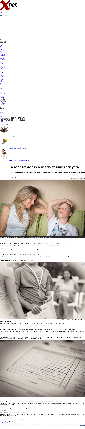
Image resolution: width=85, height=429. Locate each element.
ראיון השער (1, 43)
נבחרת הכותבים (2, 93)
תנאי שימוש (1, 121)
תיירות (1, 49)
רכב (0, 48)
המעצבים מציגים (2, 59)
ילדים (1, 47)
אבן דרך (26, 148)
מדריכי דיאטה (2, 96)
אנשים (1, 77)
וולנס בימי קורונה (2, 103)
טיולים (1, 84)
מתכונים (1, 90)
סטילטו (1, 51)
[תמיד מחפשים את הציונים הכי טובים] (42, 368)
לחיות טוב (1, 102)
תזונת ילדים (1, 85)
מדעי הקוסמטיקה (2, 54)
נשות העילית (2, 104)
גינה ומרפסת (2, 73)
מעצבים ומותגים (2, 55)
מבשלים (1, 91)
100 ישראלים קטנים (3, 83)
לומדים (1, 92)
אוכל (0, 89)
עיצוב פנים (1, 62)
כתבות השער (2, 112)
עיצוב (1, 57)
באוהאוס (1, 69)
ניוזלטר (1, 106)
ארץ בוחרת (1, 68)
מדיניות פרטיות (2, 122)
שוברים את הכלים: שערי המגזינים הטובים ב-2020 (20, 136)
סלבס (1, 113)
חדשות (1, 64)
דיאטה (1, 94)
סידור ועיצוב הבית (2, 76)
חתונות (1, 88)
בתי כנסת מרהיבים (2, 66)
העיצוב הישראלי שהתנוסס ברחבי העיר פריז (18, 148)
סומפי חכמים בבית (2, 61)
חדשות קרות (28, 160)
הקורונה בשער (30, 136)
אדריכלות (1, 63)
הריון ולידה (1, 87)
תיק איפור (1, 111)
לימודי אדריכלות (2, 67)
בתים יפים (1, 70)
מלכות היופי (1, 114)
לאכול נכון (1, 105)
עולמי (1, 78)
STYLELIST (2, 50)
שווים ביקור (1, 60)
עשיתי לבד (1, 72)
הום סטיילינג (2, 58)
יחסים (1, 80)
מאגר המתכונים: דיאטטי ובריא (4, 95)
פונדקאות (1, 82)
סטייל (1, 45)
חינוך (0, 86)
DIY (0, 71)
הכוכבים (1, 53)
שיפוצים (1, 75)
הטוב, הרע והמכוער (3, 65)
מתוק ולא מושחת (2, 97)
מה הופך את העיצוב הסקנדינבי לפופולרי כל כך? (20, 160)
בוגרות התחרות (2, 116)
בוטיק (1, 110)
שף (0, 46)
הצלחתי (1, 81)
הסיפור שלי (1, 79)
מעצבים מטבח (62, 163)
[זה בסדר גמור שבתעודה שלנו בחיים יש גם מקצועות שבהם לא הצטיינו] (42, 290)
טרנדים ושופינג (2, 56)
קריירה (1, 44)
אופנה (1, 52)
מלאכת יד (1, 74)
